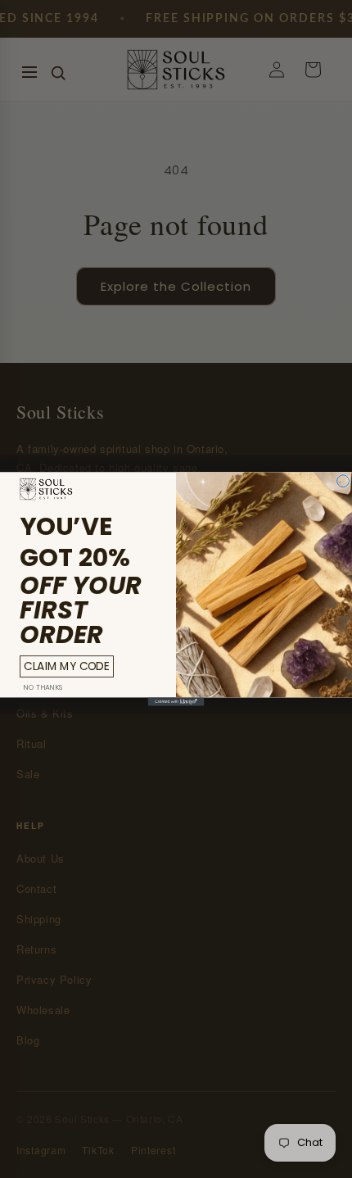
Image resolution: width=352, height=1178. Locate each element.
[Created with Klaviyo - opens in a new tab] (176, 701)
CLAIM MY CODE (66, 666)
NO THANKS (43, 687)
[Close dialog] (343, 481)
